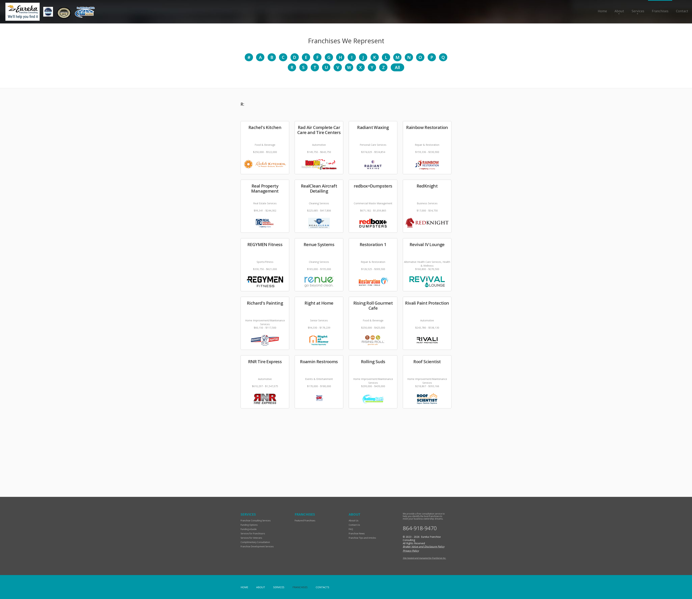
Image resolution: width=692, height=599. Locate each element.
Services (638, 11)
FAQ (351, 529)
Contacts (322, 587)
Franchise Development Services (257, 546)
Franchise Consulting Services (255, 520)
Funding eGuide (249, 529)
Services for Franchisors (253, 533)
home (244, 587)
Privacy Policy (411, 550)
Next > (251, 476)
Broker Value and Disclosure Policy (423, 546)
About (619, 11)
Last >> (267, 476)
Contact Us (354, 524)
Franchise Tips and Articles (362, 537)
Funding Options (249, 524)
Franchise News (357, 533)
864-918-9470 (420, 528)
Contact (682, 11)
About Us (353, 520)
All (397, 67)
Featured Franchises (305, 520)
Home (602, 11)
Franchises (660, 11)
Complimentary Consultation (255, 542)
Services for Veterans (251, 537)
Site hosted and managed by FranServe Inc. (424, 558)
